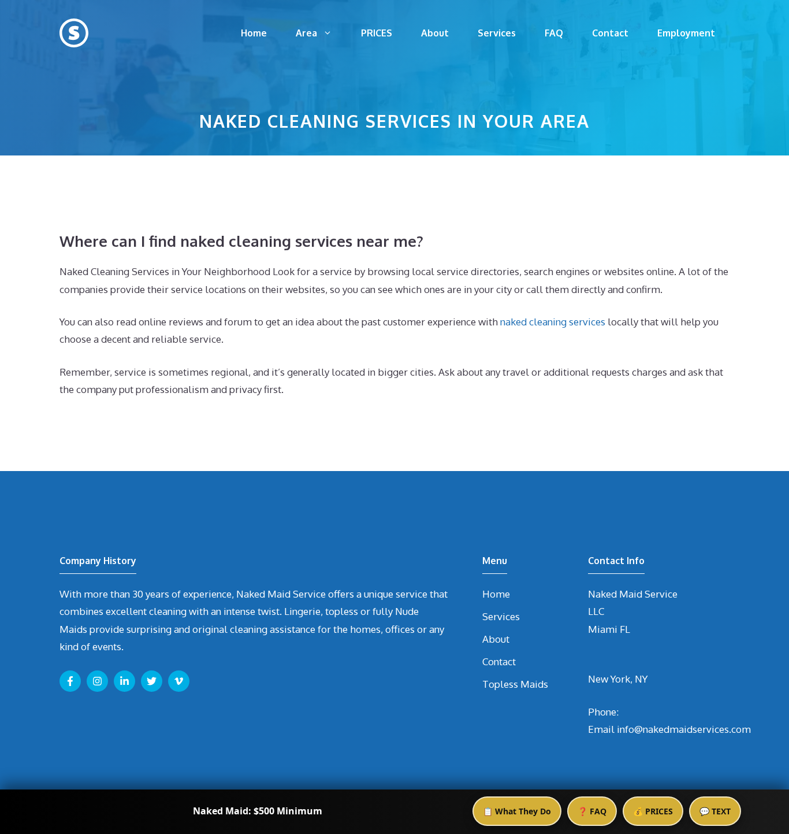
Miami (602, 629)
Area (306, 33)
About (435, 33)
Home (254, 33)
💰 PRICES (653, 811)
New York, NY (617, 679)
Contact (610, 33)
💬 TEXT (715, 811)
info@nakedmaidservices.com (684, 729)
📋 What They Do (517, 811)
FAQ (554, 33)
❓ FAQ (592, 811)
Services (497, 33)
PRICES (376, 33)
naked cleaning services (552, 322)
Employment (686, 33)
